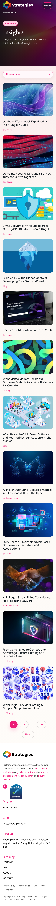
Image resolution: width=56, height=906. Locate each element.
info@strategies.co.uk (14, 823)
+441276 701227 (11, 807)
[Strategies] (18, 5)
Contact (8, 878)
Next (28, 734)
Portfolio (8, 862)
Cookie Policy (39, 885)
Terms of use (24, 885)
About (7, 872)
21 (41, 724)
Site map (9, 890)
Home (6, 12)
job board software (27, 772)
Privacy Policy (9, 885)
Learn (6, 867)
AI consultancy (25, 775)
